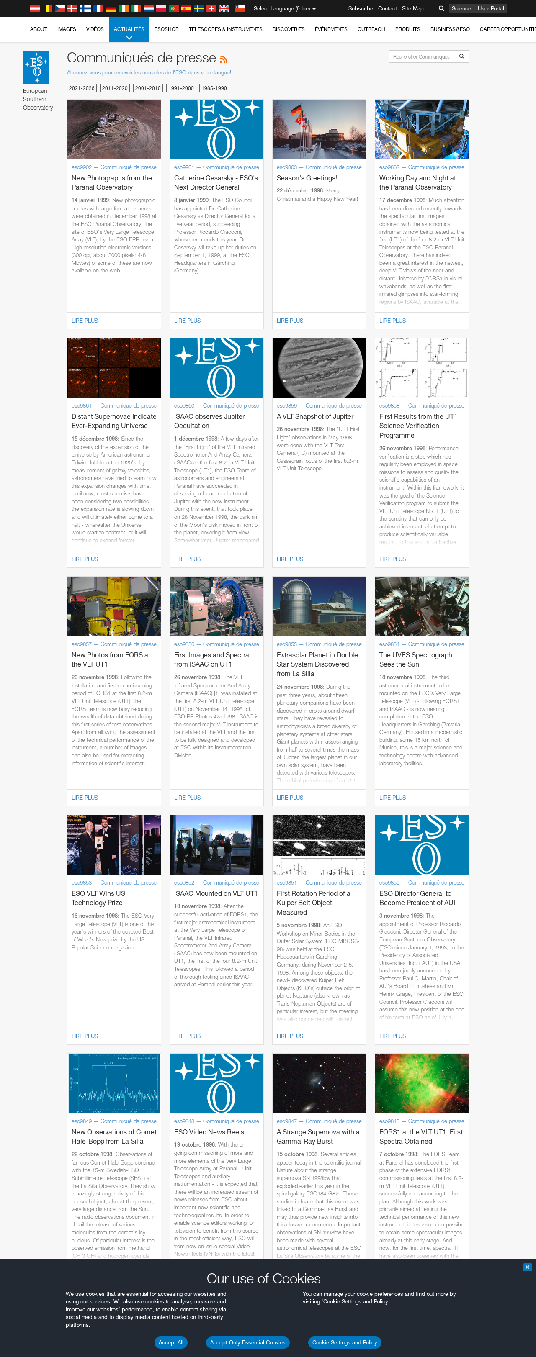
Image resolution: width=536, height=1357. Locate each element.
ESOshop (167, 29)
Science (461, 8)
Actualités (129, 29)
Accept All (171, 1342)
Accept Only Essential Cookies (248, 1342)
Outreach (371, 29)
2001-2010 (148, 88)
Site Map (413, 8)
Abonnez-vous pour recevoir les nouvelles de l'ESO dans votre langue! (149, 72)
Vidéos (95, 29)
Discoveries (289, 29)
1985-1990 (214, 88)
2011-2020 (115, 88)
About (38, 29)
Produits (407, 29)
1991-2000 (181, 88)
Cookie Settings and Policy (344, 1342)
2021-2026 (82, 88)
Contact (387, 8)
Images (66, 29)
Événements (331, 29)
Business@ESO (450, 29)
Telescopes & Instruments (226, 29)
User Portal (491, 8)
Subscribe (360, 8)
